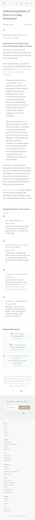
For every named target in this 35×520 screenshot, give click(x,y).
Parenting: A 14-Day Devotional (16, 274)
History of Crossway (9, 483)
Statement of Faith (9, 485)
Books (5, 426)
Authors (6, 433)
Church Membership (17, 347)
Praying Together (17, 336)
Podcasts (6, 467)
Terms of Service (8, 492)
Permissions (7, 510)
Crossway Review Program (11, 471)
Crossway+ (7, 449)
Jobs (5, 487)
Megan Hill (17, 338)
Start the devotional (10, 190)
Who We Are (7, 480)
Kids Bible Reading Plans (14, 220)
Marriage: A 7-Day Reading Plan (16, 301)
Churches (6, 446)
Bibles (5, 428)
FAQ (5, 506)
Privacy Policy (7, 490)
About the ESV (8, 455)
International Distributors (10, 444)
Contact (6, 499)
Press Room (7, 469)
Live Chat (6, 501)
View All (5, 213)
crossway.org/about (20, 386)
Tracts (5, 430)
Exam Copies (7, 474)
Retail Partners (8, 442)
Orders (5, 503)
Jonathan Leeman (17, 349)
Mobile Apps (7, 460)
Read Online (7, 458)
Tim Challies (17, 365)
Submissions (7, 508)
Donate (6, 435)
